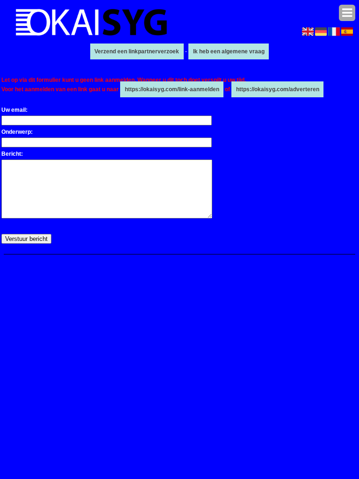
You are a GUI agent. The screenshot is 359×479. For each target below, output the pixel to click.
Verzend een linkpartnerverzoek (136, 51)
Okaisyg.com (132, 259)
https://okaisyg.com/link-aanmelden (172, 89)
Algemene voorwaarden (224, 259)
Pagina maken (171, 259)
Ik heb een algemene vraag (229, 51)
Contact (269, 259)
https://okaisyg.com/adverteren (277, 89)
